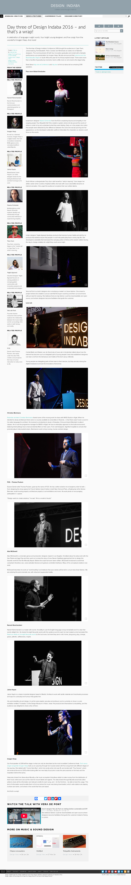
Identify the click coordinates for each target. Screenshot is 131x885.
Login (39, 871)
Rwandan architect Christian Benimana (19, 418)
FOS (8, 348)
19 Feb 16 (14, 50)
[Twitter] (45, 798)
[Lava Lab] (57, 327)
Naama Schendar (13, 205)
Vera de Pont (11, 310)
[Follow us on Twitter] (99, 26)
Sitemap (45, 871)
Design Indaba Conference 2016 (12, 61)
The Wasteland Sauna (112, 42)
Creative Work (11, 57)
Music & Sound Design (14, 54)
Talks (43, 810)
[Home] (65, 6)
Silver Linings (109, 49)
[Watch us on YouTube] (115, 871)
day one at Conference (41, 65)
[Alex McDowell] (48, 524)
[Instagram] (112, 871)
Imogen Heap (11, 131)
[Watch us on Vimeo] (119, 871)
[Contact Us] (128, 871)
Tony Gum (10, 241)
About (9, 871)
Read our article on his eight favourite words (21, 634)
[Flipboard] (56, 798)
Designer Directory (73, 16)
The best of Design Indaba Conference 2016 (13, 74)
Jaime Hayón (11, 169)
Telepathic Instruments (71, 851)
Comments (11, 64)
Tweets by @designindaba (103, 72)
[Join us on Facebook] (108, 26)
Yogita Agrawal (12, 272)
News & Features (33, 16)
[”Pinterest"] (118, 26)
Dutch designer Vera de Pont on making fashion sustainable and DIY (64, 809)
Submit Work (32, 871)
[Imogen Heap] (48, 732)
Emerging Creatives (14, 16)
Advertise (23, 871)
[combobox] (115, 16)
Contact (15, 871)
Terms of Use (54, 871)
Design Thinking (12, 54)
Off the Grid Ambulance (113, 56)
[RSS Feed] (125, 871)
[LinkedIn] (52, 798)
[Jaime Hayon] (48, 663)
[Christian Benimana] (57, 388)
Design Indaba (113, 874)
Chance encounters (17, 851)
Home (1, 16)
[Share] (59, 798)
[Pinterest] (49, 798)
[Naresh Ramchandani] (48, 598)
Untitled (39, 851)
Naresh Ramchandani (14, 98)
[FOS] (48, 455)
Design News (14, 854)
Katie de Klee (13, 52)
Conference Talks (53, 16)
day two (54, 65)
